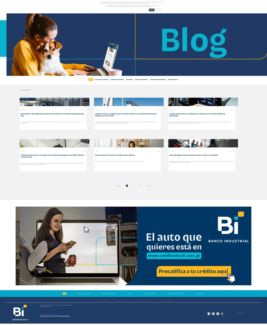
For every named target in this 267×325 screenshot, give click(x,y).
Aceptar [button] (151, 9)
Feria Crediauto (173, 79)
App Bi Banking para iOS (165, 300)
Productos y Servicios (102, 79)
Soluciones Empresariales (158, 79)
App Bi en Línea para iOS (123, 300)
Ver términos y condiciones (49, 314)
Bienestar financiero (117, 79)
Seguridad (129, 79)
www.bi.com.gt (240, 313)
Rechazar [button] (158, 9)
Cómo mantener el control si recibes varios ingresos (115, 155)
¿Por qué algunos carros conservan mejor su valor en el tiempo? (193, 155)
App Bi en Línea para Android (102, 300)
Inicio (91, 79)
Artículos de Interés (141, 79)
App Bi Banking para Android (145, 300)
